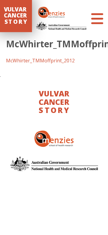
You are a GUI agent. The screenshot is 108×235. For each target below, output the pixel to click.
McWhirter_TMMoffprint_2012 (40, 60)
